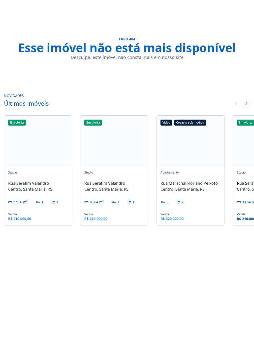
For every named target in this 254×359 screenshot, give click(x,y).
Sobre (204, 286)
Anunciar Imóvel (207, 319)
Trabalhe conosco (206, 297)
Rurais (176, 302)
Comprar (178, 286)
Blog (202, 308)
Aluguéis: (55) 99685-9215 (106, 303)
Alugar (176, 294)
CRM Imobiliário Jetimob (19, 353)
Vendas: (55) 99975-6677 (106, 297)
